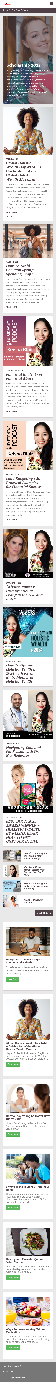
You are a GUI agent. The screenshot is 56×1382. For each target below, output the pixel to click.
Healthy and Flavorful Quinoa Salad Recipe (24, 1261)
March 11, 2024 (13, 262)
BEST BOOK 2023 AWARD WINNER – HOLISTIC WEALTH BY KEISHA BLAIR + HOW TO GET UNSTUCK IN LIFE (23, 831)
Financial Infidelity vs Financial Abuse (24, 376)
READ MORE (11, 212)
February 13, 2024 (14, 475)
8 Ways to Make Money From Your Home (27, 1188)
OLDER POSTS (44, 913)
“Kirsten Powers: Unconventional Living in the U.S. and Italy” (24, 593)
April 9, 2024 (12, 159)
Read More (12, 979)
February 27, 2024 (14, 370)
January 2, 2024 (13, 661)
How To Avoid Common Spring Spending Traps (19, 269)
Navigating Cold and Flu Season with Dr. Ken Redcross (23, 751)
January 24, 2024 (14, 583)
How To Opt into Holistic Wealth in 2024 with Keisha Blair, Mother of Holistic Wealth (21, 673)
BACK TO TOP (10, 1371)
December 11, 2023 (14, 744)
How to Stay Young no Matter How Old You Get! (28, 1118)
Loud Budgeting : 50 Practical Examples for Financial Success (24, 482)
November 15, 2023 (14, 817)
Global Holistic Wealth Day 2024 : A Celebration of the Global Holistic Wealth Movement (23, 171)
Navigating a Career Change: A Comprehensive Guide (24, 961)
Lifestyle (9, 216)
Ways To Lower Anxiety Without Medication (26, 1331)
